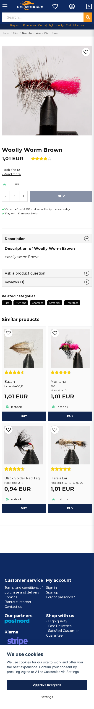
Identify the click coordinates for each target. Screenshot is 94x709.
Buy (70, 416)
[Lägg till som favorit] (55, 6)
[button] (86, 52)
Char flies (37, 302)
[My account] (72, 6)
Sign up (52, 592)
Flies (15, 33)
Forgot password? (60, 597)
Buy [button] (24, 416)
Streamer (54, 302)
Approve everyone (47, 685)
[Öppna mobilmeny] (5, 6)
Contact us (13, 607)
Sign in (51, 588)
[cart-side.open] (89, 6)
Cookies (11, 597)
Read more (12, 174)
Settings (47, 697)
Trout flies (72, 302)
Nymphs (27, 33)
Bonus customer (18, 602)
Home (5, 33)
